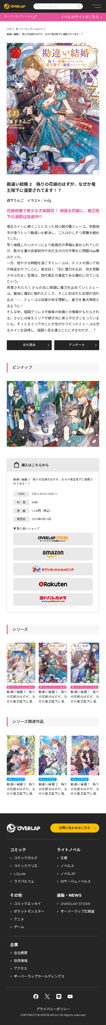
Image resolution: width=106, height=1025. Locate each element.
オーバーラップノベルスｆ (29, 29)
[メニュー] (96, 6)
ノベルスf (67, 874)
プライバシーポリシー (53, 1009)
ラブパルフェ (24, 881)
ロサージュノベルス (75, 881)
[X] (47, 996)
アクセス (20, 968)
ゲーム (19, 927)
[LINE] (58, 996)
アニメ (19, 919)
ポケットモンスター (29, 911)
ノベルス (67, 866)
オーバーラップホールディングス (39, 976)
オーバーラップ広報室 (77, 911)
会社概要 (20, 953)
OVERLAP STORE (75, 904)
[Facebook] (35, 996)
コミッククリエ (26, 866)
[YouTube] (70, 996)
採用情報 (20, 961)
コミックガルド (26, 858)
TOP (9, 29)
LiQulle (19, 874)
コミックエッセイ (27, 904)
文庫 (63, 858)
